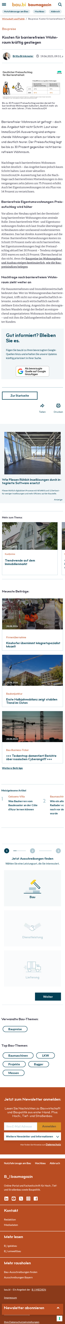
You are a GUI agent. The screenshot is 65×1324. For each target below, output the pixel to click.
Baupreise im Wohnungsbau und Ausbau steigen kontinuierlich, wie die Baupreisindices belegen (31, 262)
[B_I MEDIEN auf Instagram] (28, 1199)
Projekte (14, 1064)
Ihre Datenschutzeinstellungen (21, 1321)
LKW (45, 1055)
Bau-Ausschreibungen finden (20, 1272)
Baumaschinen (18, 1055)
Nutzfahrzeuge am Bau (16, 11)
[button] (32, 584)
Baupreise (15, 1029)
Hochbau (39, 11)
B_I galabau (10, 1245)
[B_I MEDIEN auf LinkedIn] (6, 1199)
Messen (13, 1073)
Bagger (38, 1064)
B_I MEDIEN (39, 1289)
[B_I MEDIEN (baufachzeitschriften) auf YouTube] (13, 1199)
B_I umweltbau (12, 1251)
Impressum (10, 1297)
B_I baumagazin (18, 1177)
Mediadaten (11, 1224)
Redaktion (10, 1219)
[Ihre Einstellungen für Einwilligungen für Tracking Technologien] (59, 1318)
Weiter (48, 996)
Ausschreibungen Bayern (18, 1277)
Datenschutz (53, 1144)
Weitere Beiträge (12, 768)
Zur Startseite (19, 395)
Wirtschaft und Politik (13, 19)
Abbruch (55, 11)
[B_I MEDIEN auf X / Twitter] (21, 1199)
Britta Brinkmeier (23, 56)
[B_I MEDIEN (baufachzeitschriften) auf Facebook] (35, 1199)
